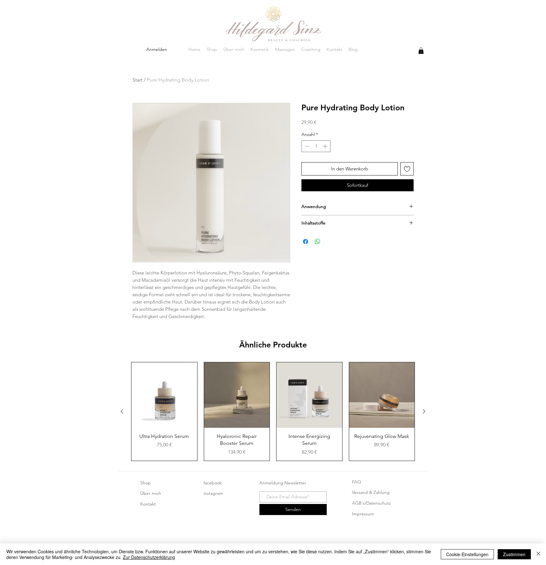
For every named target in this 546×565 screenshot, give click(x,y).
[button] (421, 50)
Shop (145, 483)
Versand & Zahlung (371, 492)
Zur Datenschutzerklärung (149, 557)
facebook (212, 483)
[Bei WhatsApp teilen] (317, 241)
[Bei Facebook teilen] (305, 241)
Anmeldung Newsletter (282, 483)
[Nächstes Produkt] (424, 411)
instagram (213, 493)
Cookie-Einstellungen (467, 554)
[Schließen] (538, 554)
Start (137, 80)
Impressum (363, 514)
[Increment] (326, 146)
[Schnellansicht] (164, 395)
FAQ (356, 482)
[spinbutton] (316, 146)
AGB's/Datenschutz (371, 503)
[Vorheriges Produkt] (122, 411)
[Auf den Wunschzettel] (407, 169)
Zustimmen (514, 554)
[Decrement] (306, 146)
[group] (273, 411)
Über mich (150, 493)
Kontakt (148, 504)
